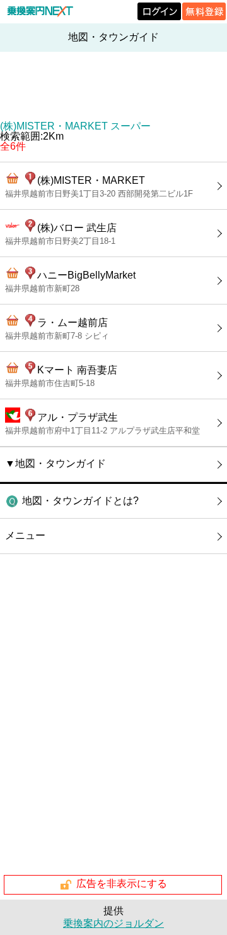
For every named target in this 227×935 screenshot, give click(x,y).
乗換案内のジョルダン (113, 923)
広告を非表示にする (121, 884)
